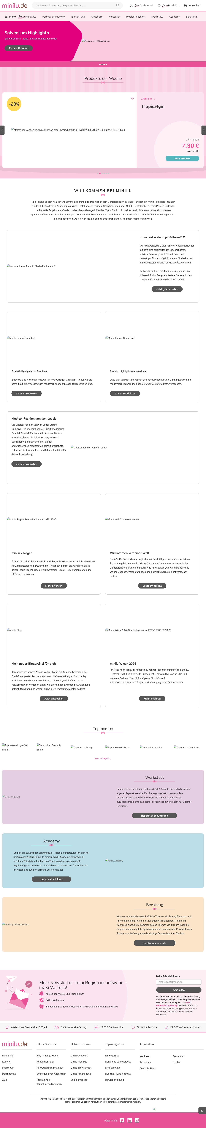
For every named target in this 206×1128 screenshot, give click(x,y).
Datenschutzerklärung (166, 1005)
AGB (188, 1002)
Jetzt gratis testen (167, 289)
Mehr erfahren (53, 585)
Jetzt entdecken (152, 585)
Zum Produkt (182, 158)
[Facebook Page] (123, 1120)
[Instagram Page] (138, 1120)
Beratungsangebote (154, 943)
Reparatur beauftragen (154, 815)
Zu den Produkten (26, 393)
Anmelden (179, 990)
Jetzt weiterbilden (51, 879)
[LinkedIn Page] (130, 1120)
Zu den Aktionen (18, 48)
